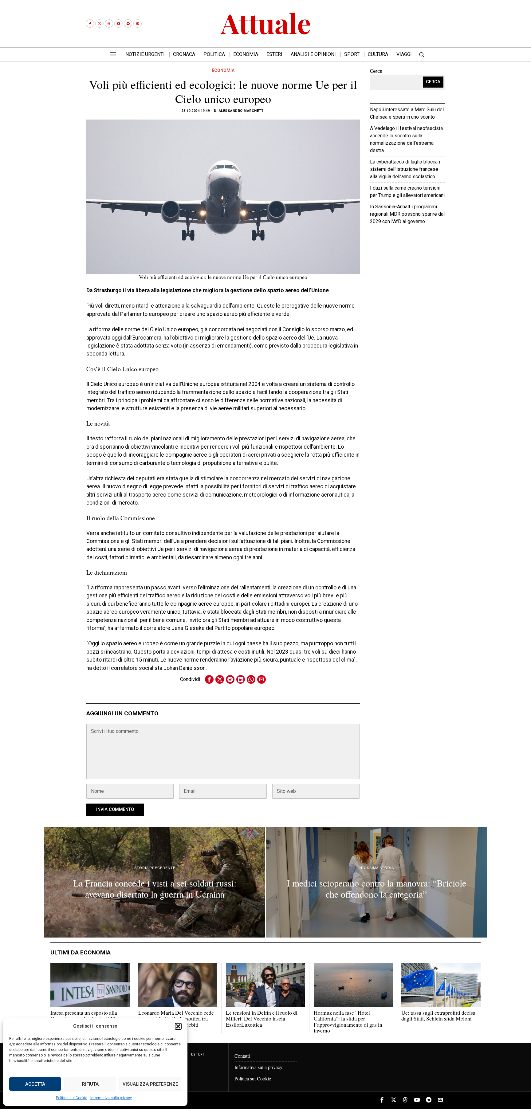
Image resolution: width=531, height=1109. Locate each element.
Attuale (425, 240)
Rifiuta (90, 1084)
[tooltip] (90, 23)
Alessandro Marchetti (242, 111)
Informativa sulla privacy (111, 1098)
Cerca (376, 71)
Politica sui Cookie (71, 1098)
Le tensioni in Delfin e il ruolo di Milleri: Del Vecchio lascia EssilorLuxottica (261, 1019)
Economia (223, 70)
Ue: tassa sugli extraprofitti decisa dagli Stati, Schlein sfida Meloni (438, 1016)
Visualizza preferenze (150, 1084)
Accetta (35, 1084)
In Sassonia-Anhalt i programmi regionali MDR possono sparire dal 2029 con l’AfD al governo (407, 214)
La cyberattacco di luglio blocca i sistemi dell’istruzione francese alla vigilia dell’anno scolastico (405, 169)
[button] (178, 1026)
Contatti (242, 1055)
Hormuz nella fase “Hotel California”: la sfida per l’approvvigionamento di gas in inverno (348, 1021)
